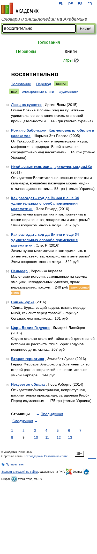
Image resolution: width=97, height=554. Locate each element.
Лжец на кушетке (26, 105)
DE (70, 4)
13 (70, 437)
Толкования (48, 42)
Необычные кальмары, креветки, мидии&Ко (51, 167)
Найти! (85, 29)
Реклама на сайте (56, 456)
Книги (71, 51)
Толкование (21, 84)
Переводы (26, 51)
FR (89, 4)
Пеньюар (19, 271)
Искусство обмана (28, 384)
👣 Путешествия (12, 464)
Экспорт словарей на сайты (19, 471)
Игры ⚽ (71, 60)
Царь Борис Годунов (30, 328)
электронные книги (38, 91)
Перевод (43, 84)
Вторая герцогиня (27, 359)
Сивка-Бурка (22, 302)
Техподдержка (33, 456)
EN (61, 4)
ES (80, 4)
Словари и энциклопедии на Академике (44, 19)
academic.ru (20, 8)
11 (47, 437)
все (14, 91)
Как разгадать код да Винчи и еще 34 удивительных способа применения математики (45, 203)
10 (36, 437)
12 (59, 437)
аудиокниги (68, 91)
